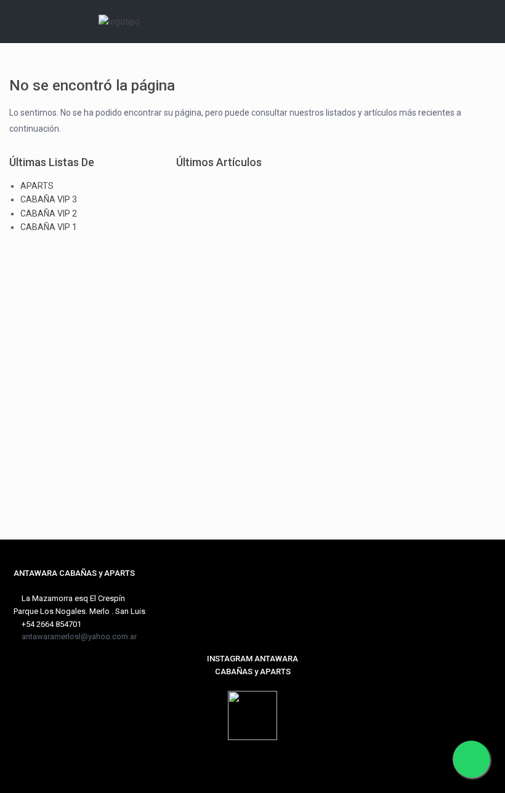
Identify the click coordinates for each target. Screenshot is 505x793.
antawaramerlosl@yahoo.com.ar (79, 636)
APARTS (37, 186)
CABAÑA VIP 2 (48, 213)
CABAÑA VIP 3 (48, 199)
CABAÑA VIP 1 (48, 227)
